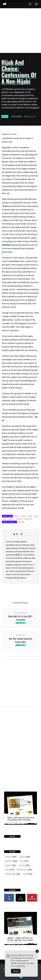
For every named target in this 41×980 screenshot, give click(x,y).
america (10, 865)
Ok (21, 977)
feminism (11, 861)
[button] (30, 4)
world (27, 874)
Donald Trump (24, 870)
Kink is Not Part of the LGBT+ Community (20, 618)
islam (4, 519)
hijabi (36, 516)
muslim (11, 519)
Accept (15, 971)
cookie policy (20, 966)
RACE (24, 861)
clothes (16, 516)
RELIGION (19, 519)
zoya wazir (28, 519)
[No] (38, 972)
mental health (12, 874)
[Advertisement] (20, 31)
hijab (30, 516)
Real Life (5, 116)
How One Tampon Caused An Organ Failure (20, 640)
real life (24, 865)
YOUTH (9, 870)
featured (10, 857)
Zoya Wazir (16, 116)
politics (24, 857)
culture (24, 516)
